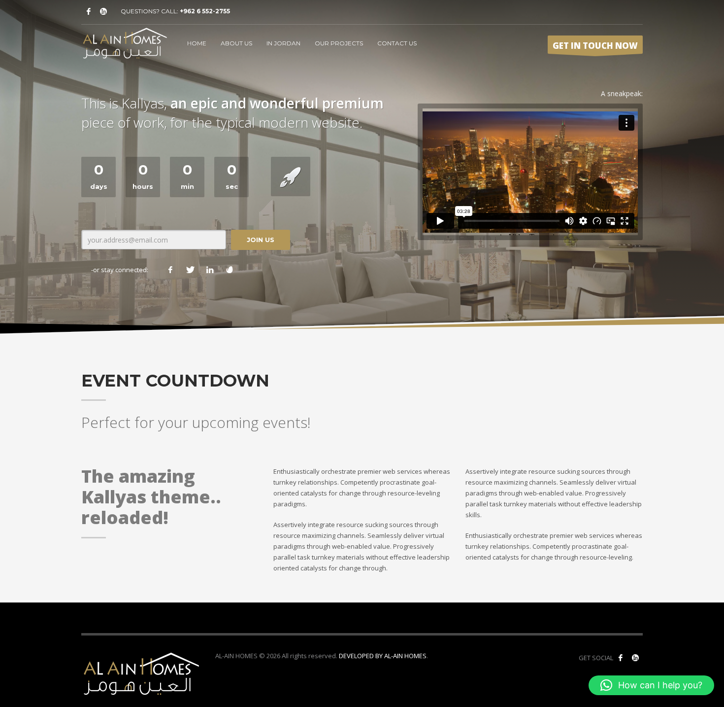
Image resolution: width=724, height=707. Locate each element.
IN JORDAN (283, 43)
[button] (651, 685)
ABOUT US (236, 43)
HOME (196, 43)
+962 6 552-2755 (205, 11)
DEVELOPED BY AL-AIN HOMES (383, 655)
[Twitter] (190, 269)
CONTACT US (397, 43)
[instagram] (103, 11)
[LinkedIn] (209, 269)
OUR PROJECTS (339, 43)
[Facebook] (88, 11)
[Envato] (229, 269)
